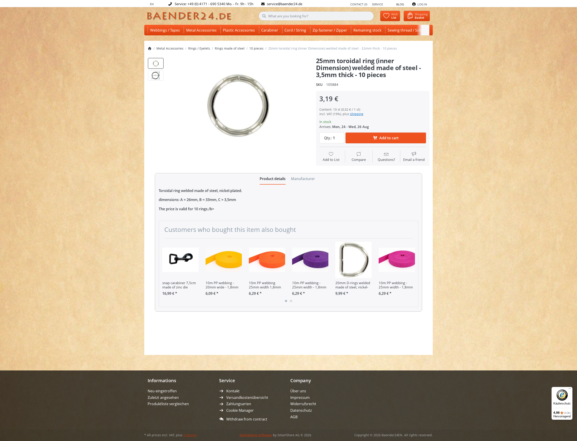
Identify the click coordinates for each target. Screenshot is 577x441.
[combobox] (316, 16)
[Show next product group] (413, 272)
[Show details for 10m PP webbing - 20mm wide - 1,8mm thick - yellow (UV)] (224, 260)
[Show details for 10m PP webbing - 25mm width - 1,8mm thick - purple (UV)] (310, 260)
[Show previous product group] (164, 272)
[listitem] (238, 103)
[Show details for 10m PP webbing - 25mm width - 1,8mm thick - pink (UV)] (397, 260)
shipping (356, 114)
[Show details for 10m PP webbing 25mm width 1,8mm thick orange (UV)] (267, 260)
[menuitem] (166, 30)
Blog (400, 4)
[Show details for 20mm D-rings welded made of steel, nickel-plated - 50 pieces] (353, 260)
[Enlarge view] (238, 103)
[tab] (273, 179)
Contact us (358, 4)
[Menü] (569, 389)
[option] (155, 63)
